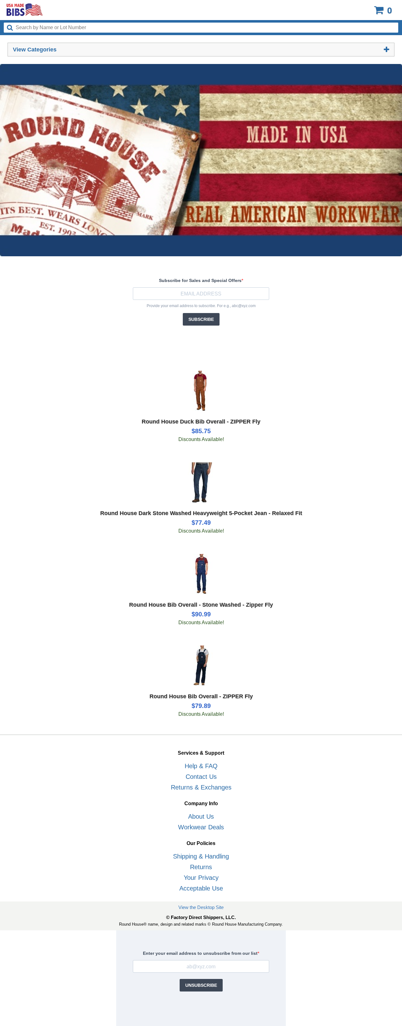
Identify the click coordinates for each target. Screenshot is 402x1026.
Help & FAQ (201, 766)
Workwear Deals (201, 827)
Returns (201, 867)
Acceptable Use (201, 888)
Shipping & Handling (201, 856)
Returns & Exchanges (201, 787)
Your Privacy (201, 877)
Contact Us (201, 776)
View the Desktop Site (201, 907)
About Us (201, 816)
